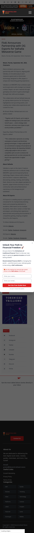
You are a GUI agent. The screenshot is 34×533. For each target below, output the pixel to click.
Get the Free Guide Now (17, 285)
